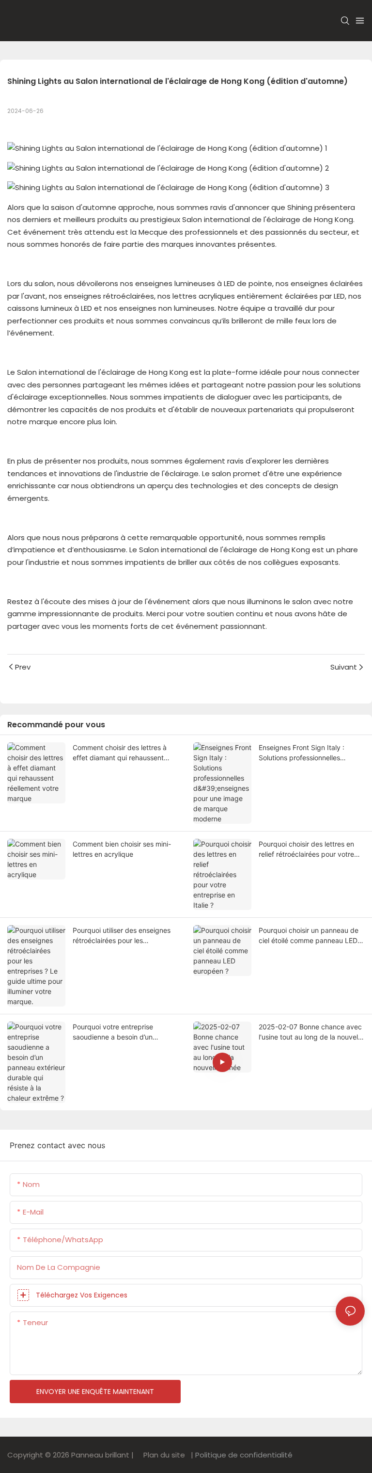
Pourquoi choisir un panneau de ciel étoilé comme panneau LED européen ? (308, 935)
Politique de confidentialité (243, 1455)
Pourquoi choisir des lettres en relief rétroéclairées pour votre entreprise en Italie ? (306, 849)
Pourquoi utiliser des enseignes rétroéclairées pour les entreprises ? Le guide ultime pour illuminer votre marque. (121, 935)
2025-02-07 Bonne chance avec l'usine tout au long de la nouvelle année (311, 1032)
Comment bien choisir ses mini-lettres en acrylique (122, 849)
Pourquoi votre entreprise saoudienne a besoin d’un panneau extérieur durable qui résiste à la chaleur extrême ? (120, 1032)
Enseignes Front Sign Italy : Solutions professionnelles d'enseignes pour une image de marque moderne (308, 753)
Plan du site (163, 1455)
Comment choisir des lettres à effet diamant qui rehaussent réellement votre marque (120, 753)
